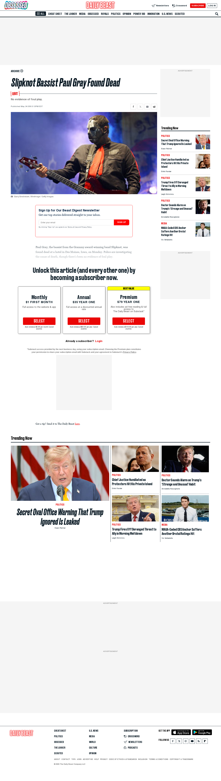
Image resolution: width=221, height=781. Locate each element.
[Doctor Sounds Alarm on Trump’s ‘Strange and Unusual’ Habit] (203, 213)
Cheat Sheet (55, 13)
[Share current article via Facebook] (133, 106)
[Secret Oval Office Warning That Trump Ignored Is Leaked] (203, 148)
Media (82, 13)
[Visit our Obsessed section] (26, 5)
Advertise (88, 759)
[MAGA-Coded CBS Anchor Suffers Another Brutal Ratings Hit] (203, 236)
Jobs (79, 759)
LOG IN (212, 5)
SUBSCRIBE (198, 5)
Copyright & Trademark (181, 759)
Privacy (104, 759)
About (57, 759)
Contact (65, 759)
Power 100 (139, 13)
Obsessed (93, 13)
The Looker (70, 13)
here (77, 423)
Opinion (127, 13)
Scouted (180, 13)
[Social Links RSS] (198, 742)
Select (39, 321)
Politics (115, 13)
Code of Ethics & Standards (123, 759)
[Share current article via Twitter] (140, 106)
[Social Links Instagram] (185, 742)
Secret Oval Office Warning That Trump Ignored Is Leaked (60, 517)
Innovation (153, 13)
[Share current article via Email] (147, 106)
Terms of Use (73, 227)
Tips (73, 759)
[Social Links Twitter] (179, 742)
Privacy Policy (86, 227)
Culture (93, 747)
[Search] (216, 13)
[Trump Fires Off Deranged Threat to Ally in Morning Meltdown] (203, 190)
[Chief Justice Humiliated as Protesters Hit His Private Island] (203, 167)
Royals (105, 13)
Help (96, 759)
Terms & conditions (158, 759)
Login (98, 341)
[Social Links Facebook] (172, 742)
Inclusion (142, 759)
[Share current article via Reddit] (154, 106)
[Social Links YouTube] (192, 742)
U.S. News (167, 13)
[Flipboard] (205, 742)
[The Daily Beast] (100, 5)
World (92, 742)
